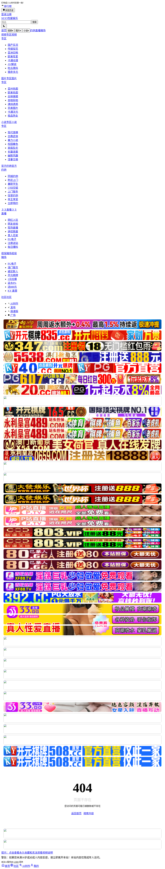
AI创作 (14, 303)
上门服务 (13, 191)
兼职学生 (13, 184)
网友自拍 (13, 223)
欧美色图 (13, 92)
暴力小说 (13, 140)
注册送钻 (13, 243)
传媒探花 (13, 48)
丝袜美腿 (13, 96)
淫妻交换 (13, 159)
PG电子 (12, 239)
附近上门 (13, 180)
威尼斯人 (13, 271)
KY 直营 (12, 290)
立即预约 (13, 203)
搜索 (34, 22)
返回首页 (76, 813)
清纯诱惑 (13, 104)
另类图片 (13, 108)
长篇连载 (13, 151)
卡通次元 (13, 111)
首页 (3, 30)
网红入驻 (13, 220)
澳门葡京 (13, 267)
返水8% (12, 283)
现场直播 (13, 227)
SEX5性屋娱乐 (9, 18)
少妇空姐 (13, 187)
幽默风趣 (13, 155)
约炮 (32, 30)
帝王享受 (13, 199)
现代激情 (13, 132)
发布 (13, 307)
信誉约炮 (13, 195)
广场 (13, 315)
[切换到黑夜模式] (4, 26)
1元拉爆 (12, 279)
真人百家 (13, 235)
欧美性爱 (13, 56)
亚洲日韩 (13, 52)
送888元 (12, 286)
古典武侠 (13, 136)
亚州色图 (13, 88)
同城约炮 (13, 176)
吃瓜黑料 (13, 68)
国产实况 (13, 45)
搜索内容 (88, 813)
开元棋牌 (13, 275)
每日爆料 (13, 247)
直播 (37, 30)
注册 (9, 14)
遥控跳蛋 (13, 231)
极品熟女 (13, 115)
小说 (26, 30)
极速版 (14, 311)
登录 (3, 14)
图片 (18, 30)
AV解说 (12, 64)
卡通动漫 (13, 60)
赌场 (43, 30)
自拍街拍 (13, 100)
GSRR (16, 862)
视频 (10, 30)
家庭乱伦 (13, 148)
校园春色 (13, 144)
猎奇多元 (13, 72)
